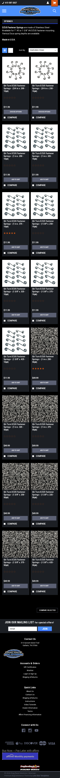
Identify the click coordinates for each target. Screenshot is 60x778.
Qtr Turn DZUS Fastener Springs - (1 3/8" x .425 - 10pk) (14, 359)
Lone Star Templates (40, 776)
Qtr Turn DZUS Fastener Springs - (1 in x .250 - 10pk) (14, 156)
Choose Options (16, 112)
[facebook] (23, 730)
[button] (30, 767)
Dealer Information (30, 708)
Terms (30, 711)
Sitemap (32, 773)
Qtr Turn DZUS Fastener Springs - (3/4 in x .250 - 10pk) (43, 88)
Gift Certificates (30, 667)
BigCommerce (18, 776)
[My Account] (48, 3)
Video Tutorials (30, 705)
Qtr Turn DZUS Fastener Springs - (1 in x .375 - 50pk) (43, 427)
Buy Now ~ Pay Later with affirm (20, 750)
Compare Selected (47, 610)
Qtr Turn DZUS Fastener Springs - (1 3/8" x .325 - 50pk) (43, 495)
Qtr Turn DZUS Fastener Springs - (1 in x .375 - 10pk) (14, 224)
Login (26, 674)
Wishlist (30, 670)
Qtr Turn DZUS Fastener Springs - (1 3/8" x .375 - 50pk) (14, 562)
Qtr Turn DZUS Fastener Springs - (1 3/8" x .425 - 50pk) (43, 562)
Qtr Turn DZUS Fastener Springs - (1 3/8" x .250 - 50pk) (14, 495)
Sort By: (22, 50)
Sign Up (33, 674)
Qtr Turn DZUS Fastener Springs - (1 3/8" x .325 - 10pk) (14, 291)
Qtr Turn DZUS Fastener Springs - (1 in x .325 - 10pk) (43, 156)
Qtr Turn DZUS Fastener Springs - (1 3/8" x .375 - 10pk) (43, 291)
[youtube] (36, 730)
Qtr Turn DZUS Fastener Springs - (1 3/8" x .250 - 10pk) (43, 224)
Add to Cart (16, 179)
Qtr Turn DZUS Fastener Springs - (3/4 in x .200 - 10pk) (14, 88)
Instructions (30, 701)
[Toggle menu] (4, 11)
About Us (30, 691)
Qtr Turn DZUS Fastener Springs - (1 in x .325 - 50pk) (14, 427)
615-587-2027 (11, 3)
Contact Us (30, 695)
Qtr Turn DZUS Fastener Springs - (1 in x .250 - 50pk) (43, 359)
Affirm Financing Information (30, 715)
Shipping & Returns (30, 677)
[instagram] (30, 730)
